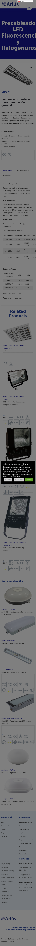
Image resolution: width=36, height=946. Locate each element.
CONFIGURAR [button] (19, 480)
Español (22, 1)
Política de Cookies (15, 476)
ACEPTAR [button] (29, 480)
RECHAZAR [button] (8, 480)
